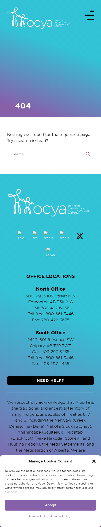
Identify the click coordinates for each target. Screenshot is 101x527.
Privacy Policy (38, 516)
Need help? (50, 380)
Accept (50, 505)
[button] (94, 461)
